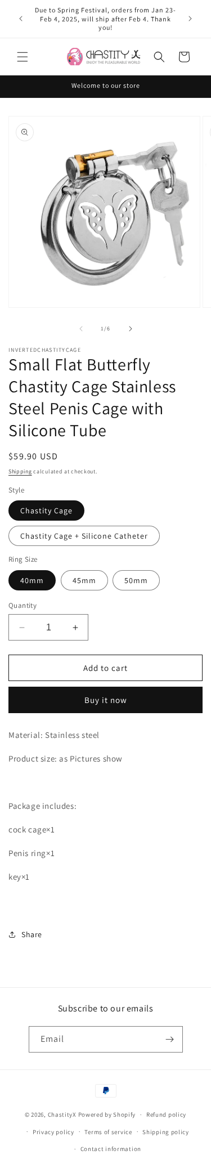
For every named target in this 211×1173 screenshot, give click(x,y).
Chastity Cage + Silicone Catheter (84, 536)
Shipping (20, 471)
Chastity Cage (46, 510)
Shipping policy (165, 1132)
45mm (84, 580)
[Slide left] (81, 328)
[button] (22, 56)
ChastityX (62, 1114)
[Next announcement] (190, 18)
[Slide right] (130, 328)
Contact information (110, 1149)
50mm (136, 580)
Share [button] (31, 934)
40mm (32, 580)
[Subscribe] (170, 1039)
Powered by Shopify (107, 1114)
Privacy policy (53, 1132)
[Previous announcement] (20, 18)
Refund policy (166, 1114)
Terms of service (108, 1132)
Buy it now (105, 700)
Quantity (22, 605)
